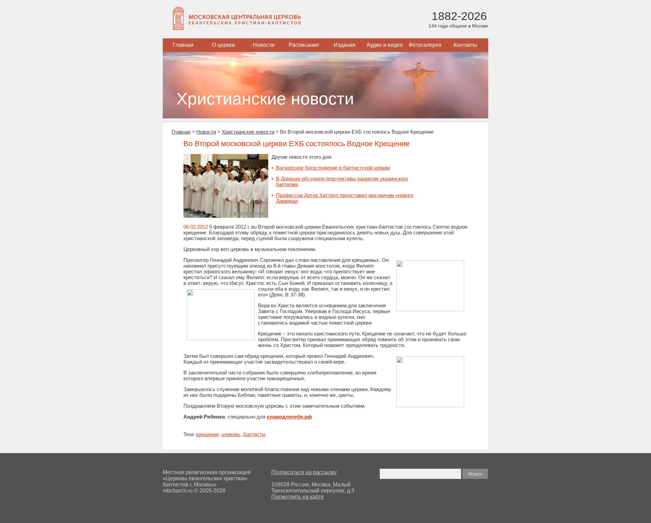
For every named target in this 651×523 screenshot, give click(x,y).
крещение (207, 434)
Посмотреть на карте (297, 497)
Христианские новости (248, 132)
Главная (183, 45)
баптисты (254, 434)
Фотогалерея (425, 45)
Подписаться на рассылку (304, 472)
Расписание (304, 45)
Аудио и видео (385, 45)
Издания (344, 45)
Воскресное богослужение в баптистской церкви (333, 168)
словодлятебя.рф (289, 417)
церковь (230, 434)
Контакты (465, 45)
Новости (263, 45)
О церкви (223, 45)
